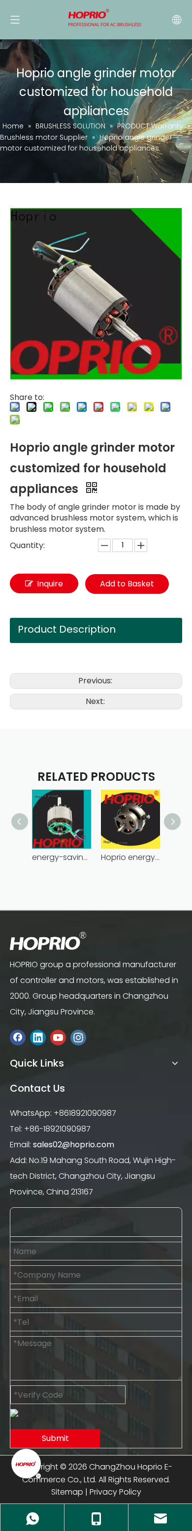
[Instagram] (78, 1038)
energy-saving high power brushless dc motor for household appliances (61, 857)
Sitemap (67, 1492)
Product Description (67, 629)
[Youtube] (58, 1038)
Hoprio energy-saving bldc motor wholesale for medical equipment (130, 857)
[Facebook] (18, 1038)
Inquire (50, 583)
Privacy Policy (115, 1492)
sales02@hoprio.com (73, 1144)
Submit (55, 1438)
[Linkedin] (38, 1038)
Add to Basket (127, 583)
